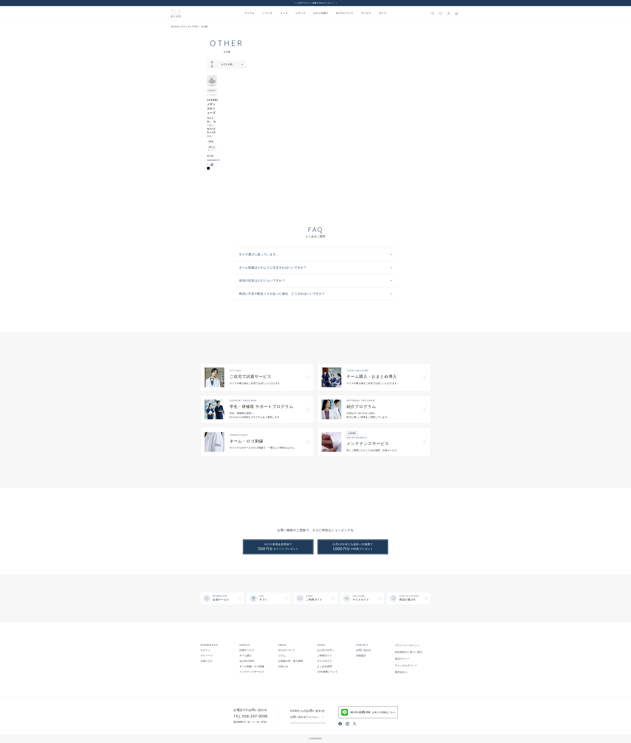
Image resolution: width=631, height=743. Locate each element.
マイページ (206, 655)
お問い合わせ (363, 650)
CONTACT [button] (362, 645)
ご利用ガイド (324, 655)
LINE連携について (327, 671)
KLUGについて (286, 650)
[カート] (457, 13)
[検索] (433, 13)
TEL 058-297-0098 (250, 716)
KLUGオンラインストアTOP (184, 26)
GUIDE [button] (321, 645)
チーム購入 (245, 655)
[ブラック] (208, 168)
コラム (282, 655)
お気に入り (206, 661)
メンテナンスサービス (251, 671)
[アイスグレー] (212, 164)
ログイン (205, 650)
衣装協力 (361, 655)
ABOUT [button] (282, 645)
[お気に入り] (440, 13)
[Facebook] (340, 723)
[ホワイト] (208, 164)
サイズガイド (324, 661)
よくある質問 (324, 666)
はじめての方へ (325, 650)
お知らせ (283, 666)
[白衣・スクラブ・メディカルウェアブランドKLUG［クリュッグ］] (176, 13)
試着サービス (246, 650)
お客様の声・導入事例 (290, 661)
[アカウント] (448, 13)
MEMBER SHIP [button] (209, 645)
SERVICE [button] (244, 645)
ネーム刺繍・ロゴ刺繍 (251, 666)
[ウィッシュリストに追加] (213, 83)
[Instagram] (347, 723)
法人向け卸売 (246, 661)
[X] (354, 723)
